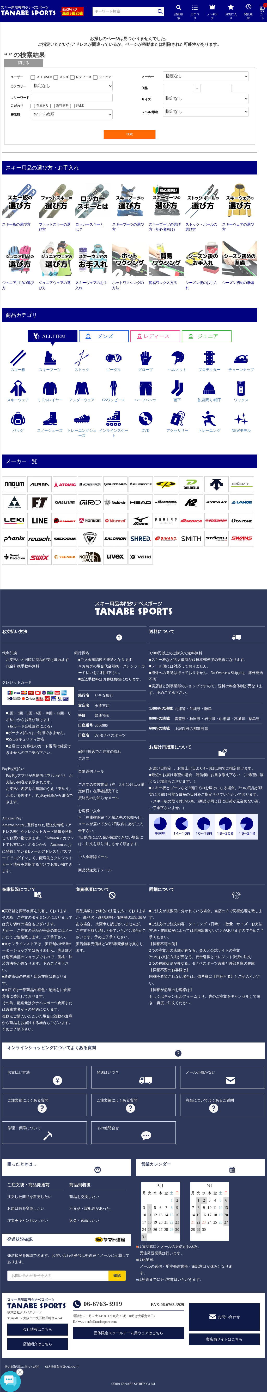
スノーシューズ (50, 431)
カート (263, 13)
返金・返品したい (84, 1220)
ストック (82, 370)
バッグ (18, 431)
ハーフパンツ (145, 400)
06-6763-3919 (102, 1304)
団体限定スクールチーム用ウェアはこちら (128, 1333)
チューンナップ (241, 370)
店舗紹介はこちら (37, 1344)
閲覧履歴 (248, 16)
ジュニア (105, 77)
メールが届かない (200, 1072)
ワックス (241, 400)
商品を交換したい (84, 1197)
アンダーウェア (82, 400)
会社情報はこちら (37, 1329)
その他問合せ (108, 1128)
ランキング (212, 16)
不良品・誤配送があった (89, 1208)
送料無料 (62, 105)
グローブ (145, 370)
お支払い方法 (19, 1072)
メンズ (64, 77)
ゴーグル (113, 370)
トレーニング (209, 431)
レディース (84, 77)
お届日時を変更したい (25, 1208)
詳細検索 (178, 16)
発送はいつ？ (108, 1072)
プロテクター (209, 370)
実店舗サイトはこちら (224, 1339)
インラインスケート (113, 433)
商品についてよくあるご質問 (210, 1100)
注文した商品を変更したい (29, 1197)
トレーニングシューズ (81, 433)
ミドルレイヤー (50, 400)
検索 (160, 11)
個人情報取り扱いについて (62, 1366)
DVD (145, 431)
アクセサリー (177, 431)
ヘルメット (177, 370)
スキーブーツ (50, 370)
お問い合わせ (229, 1317)
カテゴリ (195, 16)
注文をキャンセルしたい (27, 1220)
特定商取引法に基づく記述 (22, 1366)
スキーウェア (18, 400)
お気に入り (231, 16)
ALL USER (44, 77)
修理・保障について (24, 1128)
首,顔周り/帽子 (209, 400)
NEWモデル (241, 431)
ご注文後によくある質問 (117, 1100)
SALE (80, 105)
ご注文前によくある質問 (28, 1100)
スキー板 (18, 370)
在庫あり (42, 105)
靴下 (177, 400)
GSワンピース (113, 400)
